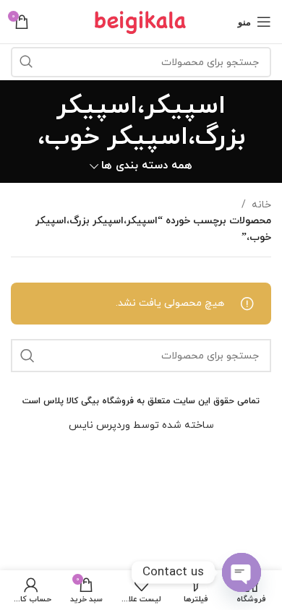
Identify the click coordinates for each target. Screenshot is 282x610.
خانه (261, 205)
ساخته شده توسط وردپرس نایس (141, 425)
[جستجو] (26, 62)
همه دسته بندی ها (146, 165)
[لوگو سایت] (141, 20)
